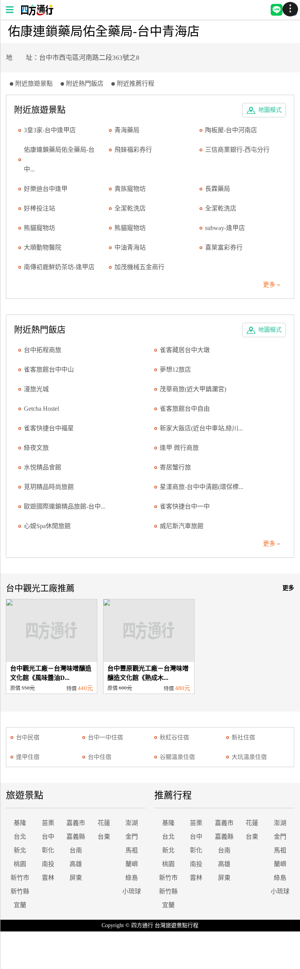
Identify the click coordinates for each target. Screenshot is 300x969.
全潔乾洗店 (130, 208)
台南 (76, 850)
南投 (48, 864)
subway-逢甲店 (225, 228)
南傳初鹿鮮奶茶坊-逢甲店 (59, 267)
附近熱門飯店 (85, 83)
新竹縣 (20, 891)
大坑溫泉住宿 (249, 757)
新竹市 (20, 877)
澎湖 (131, 823)
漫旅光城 (36, 389)
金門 (131, 836)
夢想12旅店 (175, 369)
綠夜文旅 (36, 447)
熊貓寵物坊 (39, 228)
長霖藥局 (217, 188)
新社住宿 (243, 737)
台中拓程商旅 (42, 350)
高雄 (76, 864)
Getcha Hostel (41, 408)
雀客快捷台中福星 (49, 428)
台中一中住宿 (105, 737)
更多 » (271, 284)
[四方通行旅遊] (37, 13)
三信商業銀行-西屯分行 (237, 149)
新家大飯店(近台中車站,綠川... (201, 428)
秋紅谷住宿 (174, 737)
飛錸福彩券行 (133, 149)
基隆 (20, 823)
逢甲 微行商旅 (179, 447)
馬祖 (131, 850)
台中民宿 (27, 737)
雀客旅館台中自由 (185, 408)
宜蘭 (20, 905)
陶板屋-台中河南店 (231, 130)
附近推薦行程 (135, 83)
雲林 (48, 877)
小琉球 (131, 891)
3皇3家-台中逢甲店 (50, 130)
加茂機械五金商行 (139, 267)
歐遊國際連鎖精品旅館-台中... (64, 506)
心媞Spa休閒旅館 (47, 526)
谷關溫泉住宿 (177, 757)
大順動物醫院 (42, 247)
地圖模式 (270, 110)
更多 (288, 588)
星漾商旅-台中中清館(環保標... (201, 487)
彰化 (48, 850)
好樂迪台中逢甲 (46, 188)
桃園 (20, 864)
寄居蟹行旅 (175, 467)
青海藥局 (126, 130)
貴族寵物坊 (130, 188)
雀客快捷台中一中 (185, 506)
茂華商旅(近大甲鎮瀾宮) (193, 389)
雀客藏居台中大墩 (185, 350)
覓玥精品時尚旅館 (49, 487)
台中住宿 (99, 757)
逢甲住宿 (27, 757)
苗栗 (48, 823)
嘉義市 (75, 823)
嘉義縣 (75, 836)
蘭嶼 (131, 864)
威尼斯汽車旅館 (182, 526)
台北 (20, 836)
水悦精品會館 (42, 467)
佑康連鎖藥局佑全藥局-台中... (59, 159)
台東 (104, 836)
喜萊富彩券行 (224, 247)
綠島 (131, 877)
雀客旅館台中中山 (49, 369)
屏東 (76, 877)
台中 (48, 836)
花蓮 (104, 823)
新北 (20, 850)
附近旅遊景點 (34, 83)
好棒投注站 (39, 208)
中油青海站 (130, 247)
